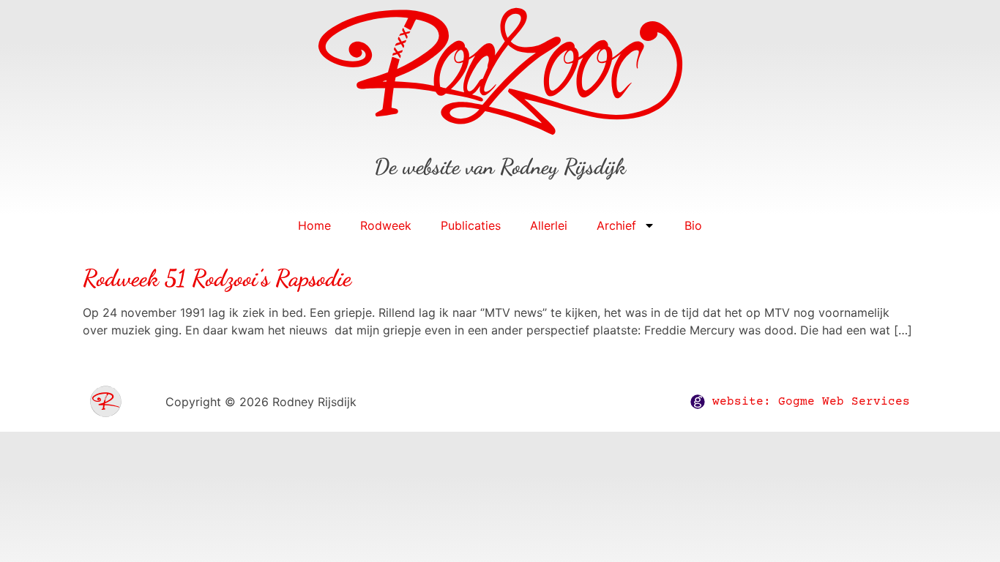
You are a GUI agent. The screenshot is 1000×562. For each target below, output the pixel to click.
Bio (693, 225)
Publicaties (471, 225)
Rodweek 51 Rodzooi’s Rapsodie (217, 278)
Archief (616, 225)
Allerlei (548, 225)
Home (314, 225)
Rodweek (385, 225)
